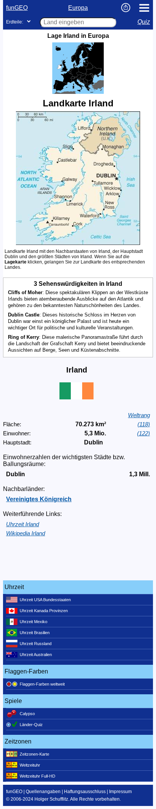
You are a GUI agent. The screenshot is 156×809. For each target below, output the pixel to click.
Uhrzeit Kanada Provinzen (44, 610)
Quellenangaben (43, 791)
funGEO (17, 8)
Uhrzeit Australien (36, 654)
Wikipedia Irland (25, 533)
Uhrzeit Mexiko (33, 621)
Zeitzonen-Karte (34, 754)
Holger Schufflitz (51, 799)
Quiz (143, 22)
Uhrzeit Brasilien (35, 632)
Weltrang (139, 415)
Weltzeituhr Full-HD (37, 776)
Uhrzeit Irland (22, 524)
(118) (143, 424)
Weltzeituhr (30, 765)
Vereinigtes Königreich (39, 499)
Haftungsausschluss (85, 791)
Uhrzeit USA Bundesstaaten (45, 599)
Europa (78, 8)
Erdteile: (14, 22)
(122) (143, 433)
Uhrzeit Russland (35, 643)
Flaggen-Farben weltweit (42, 684)
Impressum (120, 791)
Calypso (27, 713)
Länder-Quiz (31, 724)
